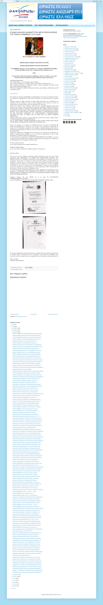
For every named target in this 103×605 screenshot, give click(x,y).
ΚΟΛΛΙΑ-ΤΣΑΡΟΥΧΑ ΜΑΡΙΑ (70, 78)
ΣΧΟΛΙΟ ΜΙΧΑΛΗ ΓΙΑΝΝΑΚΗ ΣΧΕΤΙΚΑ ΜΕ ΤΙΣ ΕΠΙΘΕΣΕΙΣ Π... (25, 514)
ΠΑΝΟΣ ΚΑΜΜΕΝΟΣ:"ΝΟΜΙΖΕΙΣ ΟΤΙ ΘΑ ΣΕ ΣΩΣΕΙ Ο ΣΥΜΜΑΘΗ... (26, 406)
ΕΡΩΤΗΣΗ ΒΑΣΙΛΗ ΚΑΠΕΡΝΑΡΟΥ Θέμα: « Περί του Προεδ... (25, 519)
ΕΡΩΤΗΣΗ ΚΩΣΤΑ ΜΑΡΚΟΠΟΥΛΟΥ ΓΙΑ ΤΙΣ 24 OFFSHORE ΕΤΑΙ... (26, 446)
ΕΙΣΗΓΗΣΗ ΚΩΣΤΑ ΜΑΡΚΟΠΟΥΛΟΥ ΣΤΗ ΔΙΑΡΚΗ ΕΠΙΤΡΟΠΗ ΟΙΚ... (27, 561)
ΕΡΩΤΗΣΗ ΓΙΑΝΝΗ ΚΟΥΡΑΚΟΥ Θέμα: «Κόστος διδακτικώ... (25, 391)
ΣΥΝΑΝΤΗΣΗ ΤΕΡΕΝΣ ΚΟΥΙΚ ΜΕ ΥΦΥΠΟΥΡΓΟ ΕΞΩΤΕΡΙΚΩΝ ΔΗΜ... (27, 450)
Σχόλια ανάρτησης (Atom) (21, 316)
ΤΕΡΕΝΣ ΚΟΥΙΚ (67, 102)
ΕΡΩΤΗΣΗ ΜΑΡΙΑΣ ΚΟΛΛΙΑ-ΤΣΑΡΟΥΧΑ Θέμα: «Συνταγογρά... (25, 478)
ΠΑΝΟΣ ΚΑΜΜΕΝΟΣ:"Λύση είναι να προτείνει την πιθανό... (25, 472)
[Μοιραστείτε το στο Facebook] (30, 267)
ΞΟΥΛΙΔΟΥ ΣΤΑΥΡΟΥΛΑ (69, 96)
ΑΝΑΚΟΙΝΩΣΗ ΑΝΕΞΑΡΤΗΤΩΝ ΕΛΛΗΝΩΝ (21, 369)
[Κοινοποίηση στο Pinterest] (32, 267)
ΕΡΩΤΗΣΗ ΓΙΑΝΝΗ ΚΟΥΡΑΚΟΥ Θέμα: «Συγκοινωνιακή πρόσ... (26, 536)
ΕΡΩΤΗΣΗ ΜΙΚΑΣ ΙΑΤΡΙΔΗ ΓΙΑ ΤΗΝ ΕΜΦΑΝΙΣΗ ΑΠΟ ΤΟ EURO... (26, 542)
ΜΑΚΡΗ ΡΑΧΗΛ (67, 83)
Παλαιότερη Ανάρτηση (53, 314)
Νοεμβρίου (15, 330)
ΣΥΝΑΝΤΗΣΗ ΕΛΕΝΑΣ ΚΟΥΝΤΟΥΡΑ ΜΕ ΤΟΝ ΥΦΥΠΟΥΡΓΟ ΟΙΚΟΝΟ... (27, 360)
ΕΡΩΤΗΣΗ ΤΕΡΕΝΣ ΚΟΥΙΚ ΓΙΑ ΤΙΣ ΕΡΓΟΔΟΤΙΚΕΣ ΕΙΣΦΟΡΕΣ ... (26, 549)
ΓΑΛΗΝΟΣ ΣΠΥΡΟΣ (68, 51)
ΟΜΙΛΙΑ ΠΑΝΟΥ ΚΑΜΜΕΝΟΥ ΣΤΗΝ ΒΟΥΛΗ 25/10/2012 (24, 382)
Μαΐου (14, 582)
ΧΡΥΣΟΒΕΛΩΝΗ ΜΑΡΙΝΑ (70, 110)
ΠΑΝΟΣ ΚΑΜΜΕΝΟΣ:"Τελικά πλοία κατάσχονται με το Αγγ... (25, 408)
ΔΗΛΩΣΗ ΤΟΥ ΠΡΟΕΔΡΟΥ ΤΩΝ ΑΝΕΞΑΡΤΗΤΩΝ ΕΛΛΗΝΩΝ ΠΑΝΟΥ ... (28, 497)
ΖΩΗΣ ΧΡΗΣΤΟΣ (68, 66)
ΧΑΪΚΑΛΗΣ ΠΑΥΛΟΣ (68, 107)
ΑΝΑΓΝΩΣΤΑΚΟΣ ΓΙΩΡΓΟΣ (70, 48)
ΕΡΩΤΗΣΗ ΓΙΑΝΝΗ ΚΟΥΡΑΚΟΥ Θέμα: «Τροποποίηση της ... (25, 487)
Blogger (59, 594)
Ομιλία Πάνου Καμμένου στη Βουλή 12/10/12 (22, 531)
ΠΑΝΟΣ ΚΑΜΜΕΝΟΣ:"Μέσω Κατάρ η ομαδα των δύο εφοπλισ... (26, 506)
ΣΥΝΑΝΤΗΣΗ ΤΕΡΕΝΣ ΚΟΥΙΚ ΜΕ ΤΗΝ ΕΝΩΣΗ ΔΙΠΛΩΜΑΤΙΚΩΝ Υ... (27, 568)
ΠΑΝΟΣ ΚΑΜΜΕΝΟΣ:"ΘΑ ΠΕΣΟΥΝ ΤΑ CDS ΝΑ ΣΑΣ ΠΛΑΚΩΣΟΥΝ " (27, 337)
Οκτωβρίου (15, 332)
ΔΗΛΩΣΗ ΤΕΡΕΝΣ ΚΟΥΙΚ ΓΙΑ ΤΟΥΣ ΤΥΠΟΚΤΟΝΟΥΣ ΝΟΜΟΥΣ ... (26, 352)
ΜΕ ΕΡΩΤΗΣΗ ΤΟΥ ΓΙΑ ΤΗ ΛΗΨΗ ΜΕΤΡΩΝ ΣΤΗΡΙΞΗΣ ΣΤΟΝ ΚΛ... (26, 525)
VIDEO (65, 115)
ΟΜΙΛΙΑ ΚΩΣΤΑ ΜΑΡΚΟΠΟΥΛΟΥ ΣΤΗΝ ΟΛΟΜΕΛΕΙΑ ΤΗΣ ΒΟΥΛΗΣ (27, 386)
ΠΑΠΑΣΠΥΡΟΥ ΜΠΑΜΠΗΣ (70, 99)
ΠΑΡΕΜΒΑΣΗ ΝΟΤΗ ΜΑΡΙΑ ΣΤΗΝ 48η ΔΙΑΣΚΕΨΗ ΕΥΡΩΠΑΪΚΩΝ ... (27, 538)
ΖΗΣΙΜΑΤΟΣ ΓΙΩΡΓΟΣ (69, 65)
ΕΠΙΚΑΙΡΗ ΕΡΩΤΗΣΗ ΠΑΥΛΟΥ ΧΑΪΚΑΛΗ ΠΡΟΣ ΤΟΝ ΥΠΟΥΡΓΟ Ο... (27, 435)
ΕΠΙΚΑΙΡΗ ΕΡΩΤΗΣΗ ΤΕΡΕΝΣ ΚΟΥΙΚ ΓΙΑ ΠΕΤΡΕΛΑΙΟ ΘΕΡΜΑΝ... (26, 354)
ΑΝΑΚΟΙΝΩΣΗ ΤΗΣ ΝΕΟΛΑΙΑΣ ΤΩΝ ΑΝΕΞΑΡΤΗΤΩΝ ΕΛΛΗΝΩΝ (26, 384)
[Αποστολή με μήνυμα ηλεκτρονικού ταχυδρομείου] (25, 267)
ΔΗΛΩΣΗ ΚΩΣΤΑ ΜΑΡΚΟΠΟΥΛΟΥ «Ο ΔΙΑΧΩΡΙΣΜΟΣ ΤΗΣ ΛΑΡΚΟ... (27, 350)
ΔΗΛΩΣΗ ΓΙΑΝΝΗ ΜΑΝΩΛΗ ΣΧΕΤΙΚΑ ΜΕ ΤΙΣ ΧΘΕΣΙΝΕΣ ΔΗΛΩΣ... (26, 442)
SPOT (65, 114)
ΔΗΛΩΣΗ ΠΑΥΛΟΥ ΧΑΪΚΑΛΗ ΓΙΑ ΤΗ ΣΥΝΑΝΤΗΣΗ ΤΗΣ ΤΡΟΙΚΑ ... (26, 559)
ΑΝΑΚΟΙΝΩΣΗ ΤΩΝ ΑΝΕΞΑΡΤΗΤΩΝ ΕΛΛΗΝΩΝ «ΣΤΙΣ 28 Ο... (25, 465)
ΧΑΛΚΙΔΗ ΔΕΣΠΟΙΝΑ (69, 109)
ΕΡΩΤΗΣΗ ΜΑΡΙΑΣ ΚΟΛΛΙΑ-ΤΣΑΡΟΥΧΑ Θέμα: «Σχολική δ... (25, 474)
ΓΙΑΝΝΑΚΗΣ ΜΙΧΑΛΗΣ (69, 55)
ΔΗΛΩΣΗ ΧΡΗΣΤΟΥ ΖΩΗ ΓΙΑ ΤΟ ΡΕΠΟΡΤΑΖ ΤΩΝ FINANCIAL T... (26, 395)
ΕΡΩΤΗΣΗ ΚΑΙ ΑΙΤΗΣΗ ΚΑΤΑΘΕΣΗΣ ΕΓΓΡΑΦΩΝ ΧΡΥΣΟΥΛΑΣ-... (26, 544)
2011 (13, 588)
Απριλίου (15, 584)
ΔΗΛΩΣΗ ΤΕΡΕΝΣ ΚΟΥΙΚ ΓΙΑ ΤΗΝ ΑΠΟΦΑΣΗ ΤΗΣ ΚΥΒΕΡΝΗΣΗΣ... (27, 344)
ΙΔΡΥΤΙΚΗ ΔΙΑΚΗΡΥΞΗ (62, 25)
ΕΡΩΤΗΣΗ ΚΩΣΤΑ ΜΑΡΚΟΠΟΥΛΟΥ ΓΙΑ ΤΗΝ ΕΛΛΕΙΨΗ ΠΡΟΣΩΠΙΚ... (27, 566)
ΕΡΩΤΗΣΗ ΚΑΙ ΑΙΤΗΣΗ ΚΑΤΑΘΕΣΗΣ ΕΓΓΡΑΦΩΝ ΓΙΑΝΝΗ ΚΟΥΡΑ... (27, 484)
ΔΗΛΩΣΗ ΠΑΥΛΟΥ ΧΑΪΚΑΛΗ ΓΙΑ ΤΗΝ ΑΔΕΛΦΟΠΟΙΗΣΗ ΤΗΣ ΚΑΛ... (27, 564)
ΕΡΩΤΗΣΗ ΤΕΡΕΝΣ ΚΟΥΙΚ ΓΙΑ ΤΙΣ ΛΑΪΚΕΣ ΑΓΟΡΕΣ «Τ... (24, 427)
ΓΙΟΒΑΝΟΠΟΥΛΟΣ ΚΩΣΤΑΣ (70, 58)
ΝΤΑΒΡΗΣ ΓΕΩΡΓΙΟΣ (69, 94)
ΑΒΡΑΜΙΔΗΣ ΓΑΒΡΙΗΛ (69, 46)
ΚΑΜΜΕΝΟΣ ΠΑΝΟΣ (18, 269)
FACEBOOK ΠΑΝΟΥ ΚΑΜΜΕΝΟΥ (71, 112)
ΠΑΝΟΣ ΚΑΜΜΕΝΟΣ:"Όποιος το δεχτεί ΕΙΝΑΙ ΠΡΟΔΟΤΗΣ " (25, 410)
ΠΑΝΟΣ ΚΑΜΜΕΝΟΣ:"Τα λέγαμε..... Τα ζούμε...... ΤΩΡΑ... (24, 491)
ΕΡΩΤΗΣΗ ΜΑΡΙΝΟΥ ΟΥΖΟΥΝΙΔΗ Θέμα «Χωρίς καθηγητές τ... (26, 414)
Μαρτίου (15, 586)
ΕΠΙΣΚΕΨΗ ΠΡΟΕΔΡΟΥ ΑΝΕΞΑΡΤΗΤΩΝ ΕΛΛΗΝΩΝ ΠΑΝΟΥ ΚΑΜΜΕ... (28, 371)
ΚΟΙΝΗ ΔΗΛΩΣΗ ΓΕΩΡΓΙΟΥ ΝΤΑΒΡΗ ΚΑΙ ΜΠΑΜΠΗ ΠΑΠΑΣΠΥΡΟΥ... (27, 455)
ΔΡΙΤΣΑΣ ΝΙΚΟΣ (67, 63)
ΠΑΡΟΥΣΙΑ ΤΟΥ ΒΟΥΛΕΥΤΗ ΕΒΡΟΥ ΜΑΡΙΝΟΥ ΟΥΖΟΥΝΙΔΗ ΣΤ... (26, 499)
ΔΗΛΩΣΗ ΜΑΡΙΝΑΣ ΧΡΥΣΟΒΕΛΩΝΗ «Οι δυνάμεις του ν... (25, 397)
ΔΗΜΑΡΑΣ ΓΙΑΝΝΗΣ (68, 60)
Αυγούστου (15, 576)
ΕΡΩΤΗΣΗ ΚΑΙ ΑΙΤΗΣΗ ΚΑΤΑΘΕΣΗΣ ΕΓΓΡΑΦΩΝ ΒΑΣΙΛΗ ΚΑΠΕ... (26, 399)
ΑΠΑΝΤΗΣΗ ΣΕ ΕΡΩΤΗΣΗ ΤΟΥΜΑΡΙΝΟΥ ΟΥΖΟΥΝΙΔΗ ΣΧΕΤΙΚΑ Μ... (27, 418)
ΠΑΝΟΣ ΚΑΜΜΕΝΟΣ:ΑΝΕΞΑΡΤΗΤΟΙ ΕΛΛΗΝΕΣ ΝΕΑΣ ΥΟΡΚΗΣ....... (27, 335)
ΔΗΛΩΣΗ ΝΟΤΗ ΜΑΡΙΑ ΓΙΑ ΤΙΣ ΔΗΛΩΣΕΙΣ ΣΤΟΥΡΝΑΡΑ (24, 480)
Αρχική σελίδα (33, 314)
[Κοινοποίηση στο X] (28, 267)
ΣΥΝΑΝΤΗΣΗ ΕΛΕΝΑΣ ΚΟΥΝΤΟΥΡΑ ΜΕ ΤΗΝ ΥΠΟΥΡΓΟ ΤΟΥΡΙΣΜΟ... (27, 489)
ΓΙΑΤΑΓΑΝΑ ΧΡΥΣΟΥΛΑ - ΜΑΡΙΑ (71, 56)
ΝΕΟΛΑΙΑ (66, 92)
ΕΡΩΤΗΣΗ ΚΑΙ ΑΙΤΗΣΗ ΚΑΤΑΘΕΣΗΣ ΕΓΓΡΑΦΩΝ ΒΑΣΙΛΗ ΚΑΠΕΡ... (27, 517)
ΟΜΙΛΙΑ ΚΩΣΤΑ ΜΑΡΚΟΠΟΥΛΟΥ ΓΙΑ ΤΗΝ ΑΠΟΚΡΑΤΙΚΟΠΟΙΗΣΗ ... (26, 433)
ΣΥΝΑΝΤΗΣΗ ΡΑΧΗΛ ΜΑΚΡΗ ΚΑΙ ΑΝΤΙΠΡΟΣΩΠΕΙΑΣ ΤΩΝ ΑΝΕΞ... (27, 500)
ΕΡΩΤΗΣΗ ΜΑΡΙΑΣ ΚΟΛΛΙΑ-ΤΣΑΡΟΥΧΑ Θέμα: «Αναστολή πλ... (26, 482)
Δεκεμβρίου (15, 328)
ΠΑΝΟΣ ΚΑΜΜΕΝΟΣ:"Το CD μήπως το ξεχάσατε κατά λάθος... (25, 405)
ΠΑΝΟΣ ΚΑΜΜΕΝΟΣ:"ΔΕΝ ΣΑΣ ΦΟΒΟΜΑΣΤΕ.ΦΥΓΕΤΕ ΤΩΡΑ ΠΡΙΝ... (27, 529)
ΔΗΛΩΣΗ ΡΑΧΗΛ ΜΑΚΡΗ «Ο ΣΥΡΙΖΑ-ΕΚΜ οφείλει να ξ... (24, 341)
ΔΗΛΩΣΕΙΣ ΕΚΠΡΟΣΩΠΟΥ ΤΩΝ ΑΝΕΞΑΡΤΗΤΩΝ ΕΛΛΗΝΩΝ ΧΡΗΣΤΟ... (28, 508)
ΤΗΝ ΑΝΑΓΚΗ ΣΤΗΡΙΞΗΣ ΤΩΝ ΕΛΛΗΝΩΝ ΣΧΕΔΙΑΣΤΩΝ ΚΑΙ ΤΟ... (26, 401)
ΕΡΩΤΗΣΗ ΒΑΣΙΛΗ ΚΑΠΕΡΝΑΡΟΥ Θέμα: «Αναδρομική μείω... (25, 452)
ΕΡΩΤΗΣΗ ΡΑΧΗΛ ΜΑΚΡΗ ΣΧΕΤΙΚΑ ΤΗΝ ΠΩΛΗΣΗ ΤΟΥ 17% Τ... (26, 416)
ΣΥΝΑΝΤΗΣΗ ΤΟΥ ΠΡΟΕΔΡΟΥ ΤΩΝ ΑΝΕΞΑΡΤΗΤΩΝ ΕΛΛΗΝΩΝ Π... (27, 361)
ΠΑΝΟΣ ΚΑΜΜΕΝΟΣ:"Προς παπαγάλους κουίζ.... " (23, 493)
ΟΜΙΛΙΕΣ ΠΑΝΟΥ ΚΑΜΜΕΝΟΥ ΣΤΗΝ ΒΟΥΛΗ (20, 25)
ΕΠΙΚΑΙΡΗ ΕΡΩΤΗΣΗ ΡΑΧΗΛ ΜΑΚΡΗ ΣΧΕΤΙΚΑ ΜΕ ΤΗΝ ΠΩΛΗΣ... (26, 423)
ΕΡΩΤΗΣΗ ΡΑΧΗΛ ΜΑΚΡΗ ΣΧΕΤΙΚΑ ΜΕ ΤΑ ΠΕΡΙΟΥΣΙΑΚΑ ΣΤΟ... (26, 476)
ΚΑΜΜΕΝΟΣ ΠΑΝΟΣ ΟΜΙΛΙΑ (70, 71)
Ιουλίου (14, 578)
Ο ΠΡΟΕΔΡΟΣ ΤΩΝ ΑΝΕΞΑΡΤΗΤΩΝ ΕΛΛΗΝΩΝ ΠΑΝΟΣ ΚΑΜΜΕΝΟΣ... (28, 367)
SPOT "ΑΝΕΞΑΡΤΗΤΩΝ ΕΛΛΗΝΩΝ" (44, 25)
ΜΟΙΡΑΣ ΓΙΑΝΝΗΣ (68, 91)
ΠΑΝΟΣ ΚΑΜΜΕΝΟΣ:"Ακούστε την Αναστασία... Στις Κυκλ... (25, 504)
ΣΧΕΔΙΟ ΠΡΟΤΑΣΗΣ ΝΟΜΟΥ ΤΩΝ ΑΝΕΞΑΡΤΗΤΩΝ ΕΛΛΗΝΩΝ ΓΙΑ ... (27, 469)
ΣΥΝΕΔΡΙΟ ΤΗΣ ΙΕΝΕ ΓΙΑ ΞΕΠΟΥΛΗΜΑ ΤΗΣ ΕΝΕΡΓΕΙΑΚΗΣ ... (26, 348)
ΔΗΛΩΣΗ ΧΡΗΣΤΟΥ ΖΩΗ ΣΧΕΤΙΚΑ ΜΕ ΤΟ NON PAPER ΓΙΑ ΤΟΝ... (26, 444)
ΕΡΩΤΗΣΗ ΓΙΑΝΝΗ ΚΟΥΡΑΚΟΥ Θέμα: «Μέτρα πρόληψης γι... (25, 534)
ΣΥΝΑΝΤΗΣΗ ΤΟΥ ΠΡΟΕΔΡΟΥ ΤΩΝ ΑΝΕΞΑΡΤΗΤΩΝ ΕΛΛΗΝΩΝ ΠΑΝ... (28, 393)
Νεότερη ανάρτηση (14, 314)
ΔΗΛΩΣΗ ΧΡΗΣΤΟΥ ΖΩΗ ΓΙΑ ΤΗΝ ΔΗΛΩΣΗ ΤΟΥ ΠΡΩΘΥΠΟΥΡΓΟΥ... (27, 346)
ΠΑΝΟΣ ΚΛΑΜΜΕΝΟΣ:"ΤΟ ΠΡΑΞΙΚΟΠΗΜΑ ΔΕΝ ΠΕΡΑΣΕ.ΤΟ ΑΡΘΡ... (27, 333)
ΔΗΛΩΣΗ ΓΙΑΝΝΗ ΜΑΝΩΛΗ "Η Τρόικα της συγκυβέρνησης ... (25, 459)
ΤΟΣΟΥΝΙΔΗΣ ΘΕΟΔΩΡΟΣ (70, 104)
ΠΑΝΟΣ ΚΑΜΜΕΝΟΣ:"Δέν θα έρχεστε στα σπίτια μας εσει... (25, 527)
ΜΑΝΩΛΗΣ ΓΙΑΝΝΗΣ (69, 84)
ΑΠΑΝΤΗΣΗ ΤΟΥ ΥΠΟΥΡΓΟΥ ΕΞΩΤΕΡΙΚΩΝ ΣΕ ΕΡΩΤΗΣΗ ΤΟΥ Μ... (27, 421)
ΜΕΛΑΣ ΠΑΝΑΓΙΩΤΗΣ (69, 89)
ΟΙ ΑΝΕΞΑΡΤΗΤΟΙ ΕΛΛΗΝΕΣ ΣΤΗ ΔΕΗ (20, 555)
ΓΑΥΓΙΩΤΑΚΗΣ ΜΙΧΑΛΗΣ (69, 53)
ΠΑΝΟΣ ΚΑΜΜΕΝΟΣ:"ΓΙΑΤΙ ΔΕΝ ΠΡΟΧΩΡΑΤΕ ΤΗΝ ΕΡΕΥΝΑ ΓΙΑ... (26, 339)
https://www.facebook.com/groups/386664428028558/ (75, 36)
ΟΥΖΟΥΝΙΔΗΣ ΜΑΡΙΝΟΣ (69, 97)
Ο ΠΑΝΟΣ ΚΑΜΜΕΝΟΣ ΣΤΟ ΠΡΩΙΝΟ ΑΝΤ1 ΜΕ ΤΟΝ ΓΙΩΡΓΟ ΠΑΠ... (27, 463)
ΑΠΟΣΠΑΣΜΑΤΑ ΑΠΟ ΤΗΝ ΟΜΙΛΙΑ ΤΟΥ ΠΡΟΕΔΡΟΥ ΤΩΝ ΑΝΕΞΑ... (27, 429)
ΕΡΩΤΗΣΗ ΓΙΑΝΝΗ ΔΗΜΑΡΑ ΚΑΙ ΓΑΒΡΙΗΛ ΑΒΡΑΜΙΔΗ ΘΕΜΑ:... (26, 403)
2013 (13, 324)
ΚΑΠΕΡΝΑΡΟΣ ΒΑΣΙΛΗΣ (69, 74)
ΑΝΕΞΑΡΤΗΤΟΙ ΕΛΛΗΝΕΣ (70, 50)
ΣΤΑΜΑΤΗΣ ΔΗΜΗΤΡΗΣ (69, 101)
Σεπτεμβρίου (15, 574)
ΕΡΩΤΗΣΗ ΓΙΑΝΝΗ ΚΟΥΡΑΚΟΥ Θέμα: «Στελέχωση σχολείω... (25, 390)
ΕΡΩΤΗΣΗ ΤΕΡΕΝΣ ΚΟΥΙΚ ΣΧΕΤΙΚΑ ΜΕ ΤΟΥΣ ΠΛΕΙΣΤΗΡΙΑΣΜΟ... (26, 438)
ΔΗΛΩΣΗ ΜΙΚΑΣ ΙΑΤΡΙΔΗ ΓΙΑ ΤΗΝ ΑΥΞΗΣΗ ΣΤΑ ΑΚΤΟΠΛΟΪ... (25, 461)
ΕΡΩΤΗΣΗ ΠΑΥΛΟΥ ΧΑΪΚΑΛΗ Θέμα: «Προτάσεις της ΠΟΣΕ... (25, 485)
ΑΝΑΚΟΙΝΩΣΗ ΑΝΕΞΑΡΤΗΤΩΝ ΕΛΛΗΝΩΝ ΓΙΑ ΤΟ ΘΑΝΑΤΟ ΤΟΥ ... (27, 540)
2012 (13, 326)
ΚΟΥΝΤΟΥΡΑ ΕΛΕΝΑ (69, 79)
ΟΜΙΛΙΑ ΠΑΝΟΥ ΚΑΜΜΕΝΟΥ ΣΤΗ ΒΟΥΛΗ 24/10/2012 (24, 412)
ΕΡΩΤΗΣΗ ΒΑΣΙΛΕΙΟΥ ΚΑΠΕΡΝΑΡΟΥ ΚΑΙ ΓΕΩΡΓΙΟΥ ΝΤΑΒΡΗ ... (26, 373)
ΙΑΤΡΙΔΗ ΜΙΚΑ (67, 68)
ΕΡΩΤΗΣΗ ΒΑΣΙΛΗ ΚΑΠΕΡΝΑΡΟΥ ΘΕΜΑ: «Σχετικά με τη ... (25, 380)
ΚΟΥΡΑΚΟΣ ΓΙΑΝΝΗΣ (69, 81)
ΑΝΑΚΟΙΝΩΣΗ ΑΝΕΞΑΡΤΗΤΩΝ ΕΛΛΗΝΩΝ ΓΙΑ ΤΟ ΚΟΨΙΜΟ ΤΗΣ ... (27, 358)
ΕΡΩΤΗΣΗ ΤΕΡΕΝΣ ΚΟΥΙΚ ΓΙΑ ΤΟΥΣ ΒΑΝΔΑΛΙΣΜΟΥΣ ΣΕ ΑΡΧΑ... (26, 356)
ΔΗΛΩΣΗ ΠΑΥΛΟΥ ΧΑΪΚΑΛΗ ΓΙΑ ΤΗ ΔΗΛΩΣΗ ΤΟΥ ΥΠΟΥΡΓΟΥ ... (26, 557)
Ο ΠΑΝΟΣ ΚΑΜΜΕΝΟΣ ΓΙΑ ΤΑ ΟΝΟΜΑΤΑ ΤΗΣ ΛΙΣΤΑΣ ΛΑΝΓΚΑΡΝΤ (27, 375)
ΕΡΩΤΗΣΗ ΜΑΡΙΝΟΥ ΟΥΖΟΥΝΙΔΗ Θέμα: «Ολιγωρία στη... (25, 343)
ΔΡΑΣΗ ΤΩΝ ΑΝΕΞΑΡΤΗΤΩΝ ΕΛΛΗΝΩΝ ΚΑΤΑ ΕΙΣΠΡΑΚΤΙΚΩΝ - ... (27, 470)
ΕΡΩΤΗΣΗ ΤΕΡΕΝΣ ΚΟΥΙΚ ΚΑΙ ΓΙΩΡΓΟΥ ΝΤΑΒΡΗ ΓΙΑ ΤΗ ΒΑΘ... (26, 363)
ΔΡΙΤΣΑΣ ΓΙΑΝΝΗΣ (68, 61)
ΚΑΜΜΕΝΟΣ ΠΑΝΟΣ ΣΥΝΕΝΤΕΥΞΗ (72, 73)
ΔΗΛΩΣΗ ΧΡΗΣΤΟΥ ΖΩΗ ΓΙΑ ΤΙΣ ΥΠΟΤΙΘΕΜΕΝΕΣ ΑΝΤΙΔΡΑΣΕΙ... (26, 453)
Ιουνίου (14, 580)
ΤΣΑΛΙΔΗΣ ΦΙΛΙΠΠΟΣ (69, 105)
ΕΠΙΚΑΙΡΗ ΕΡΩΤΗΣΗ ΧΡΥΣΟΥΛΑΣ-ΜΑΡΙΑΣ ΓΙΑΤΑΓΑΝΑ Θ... (25, 388)
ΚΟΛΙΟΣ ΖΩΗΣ (67, 76)
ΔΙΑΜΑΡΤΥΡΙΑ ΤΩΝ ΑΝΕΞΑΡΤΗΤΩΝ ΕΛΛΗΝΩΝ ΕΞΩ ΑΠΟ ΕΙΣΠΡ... (27, 516)
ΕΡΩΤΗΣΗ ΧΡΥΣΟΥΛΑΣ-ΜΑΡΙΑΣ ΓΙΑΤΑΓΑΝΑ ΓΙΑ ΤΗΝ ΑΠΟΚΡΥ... (26, 548)
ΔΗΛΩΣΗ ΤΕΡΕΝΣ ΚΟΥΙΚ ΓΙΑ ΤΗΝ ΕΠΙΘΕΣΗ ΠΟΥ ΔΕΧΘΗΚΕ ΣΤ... (26, 365)
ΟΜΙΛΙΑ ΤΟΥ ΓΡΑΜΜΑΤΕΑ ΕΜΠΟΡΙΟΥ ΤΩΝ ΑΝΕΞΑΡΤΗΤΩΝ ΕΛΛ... (27, 532)
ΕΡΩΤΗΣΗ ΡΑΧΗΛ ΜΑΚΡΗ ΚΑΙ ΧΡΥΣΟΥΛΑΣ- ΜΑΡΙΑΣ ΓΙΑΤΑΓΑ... (26, 378)
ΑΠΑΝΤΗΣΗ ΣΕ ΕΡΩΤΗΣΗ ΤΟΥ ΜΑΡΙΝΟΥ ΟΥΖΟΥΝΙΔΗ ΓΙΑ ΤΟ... (26, 510)
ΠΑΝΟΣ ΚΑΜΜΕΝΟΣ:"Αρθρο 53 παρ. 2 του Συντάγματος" (24, 495)
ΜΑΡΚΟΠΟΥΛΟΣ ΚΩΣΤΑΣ (70, 87)
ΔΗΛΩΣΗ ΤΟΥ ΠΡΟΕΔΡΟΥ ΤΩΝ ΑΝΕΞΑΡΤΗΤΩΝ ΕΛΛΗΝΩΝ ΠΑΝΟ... (27, 551)
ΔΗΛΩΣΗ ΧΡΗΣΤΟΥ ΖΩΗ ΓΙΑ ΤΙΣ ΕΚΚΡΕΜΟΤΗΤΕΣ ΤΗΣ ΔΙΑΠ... (26, 502)
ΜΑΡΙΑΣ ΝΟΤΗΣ (67, 86)
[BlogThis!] (27, 267)
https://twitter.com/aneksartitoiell (70, 37)
